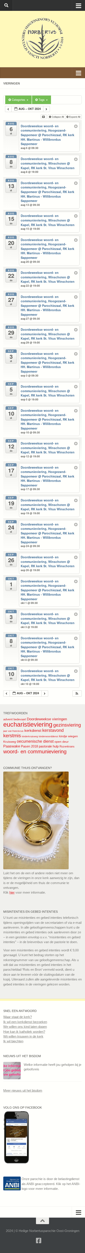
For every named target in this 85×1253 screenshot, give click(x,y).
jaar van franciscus (13, 731)
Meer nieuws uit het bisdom (22, 1090)
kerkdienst (32, 730)
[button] (77, 693)
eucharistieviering (27, 724)
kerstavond (53, 730)
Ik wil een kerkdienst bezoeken (25, 1022)
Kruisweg (9, 741)
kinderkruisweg (30, 736)
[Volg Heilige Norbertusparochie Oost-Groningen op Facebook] (16, 1162)
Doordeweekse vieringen (47, 719)
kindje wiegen (68, 736)
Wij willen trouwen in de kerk (23, 1036)
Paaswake (11, 746)
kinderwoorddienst (48, 736)
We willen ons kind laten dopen (25, 1026)
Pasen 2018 (29, 746)
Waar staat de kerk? (17, 1017)
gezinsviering (67, 725)
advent (8, 719)
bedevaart (20, 719)
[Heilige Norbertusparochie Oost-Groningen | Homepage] (42, 39)
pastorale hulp (49, 746)
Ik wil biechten (13, 1041)
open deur (61, 741)
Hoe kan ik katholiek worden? (24, 1031)
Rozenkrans (67, 746)
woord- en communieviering (34, 751)
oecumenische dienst (35, 741)
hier (12, 892)
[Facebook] (39, 1241)
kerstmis (12, 735)
